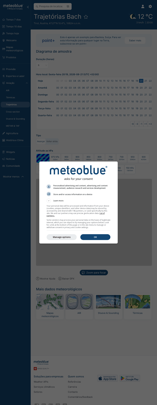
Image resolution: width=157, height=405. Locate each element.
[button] (78, 201)
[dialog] (78, 202)
